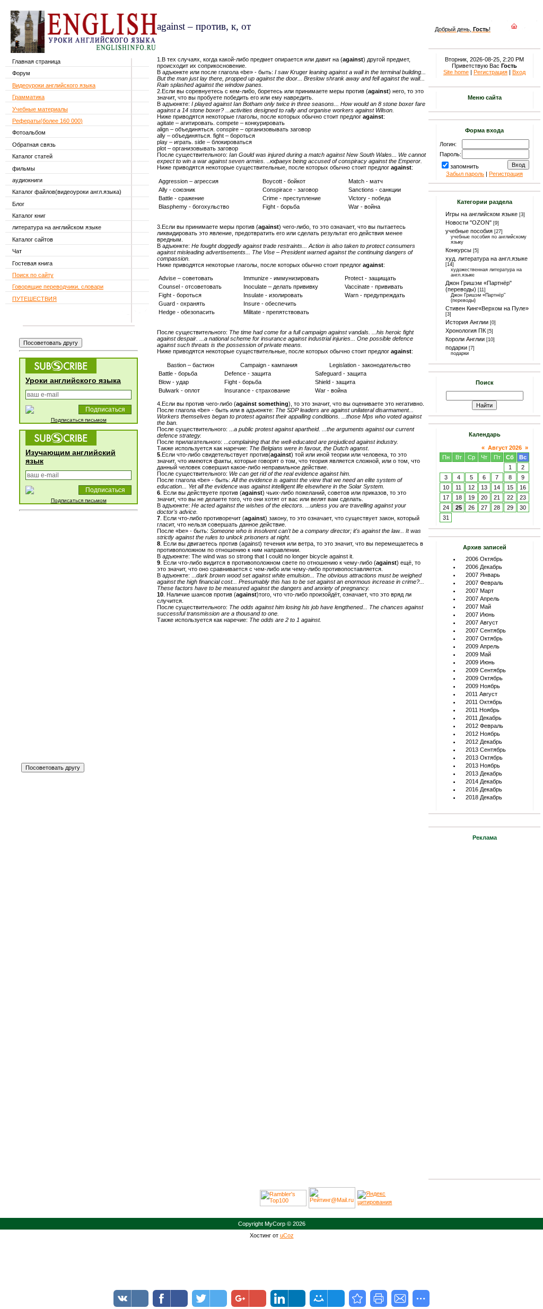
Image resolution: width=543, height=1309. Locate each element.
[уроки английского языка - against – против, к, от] (357, 1298)
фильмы (23, 168)
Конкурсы (458, 250)
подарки (456, 347)
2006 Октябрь (484, 559)
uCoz (287, 1235)
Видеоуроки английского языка (53, 85)
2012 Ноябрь (483, 734)
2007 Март (480, 590)
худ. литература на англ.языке (486, 258)
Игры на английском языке (481, 214)
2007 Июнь (480, 614)
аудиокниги (27, 180)
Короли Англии (465, 339)
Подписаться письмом (79, 420)
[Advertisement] (281, 42)
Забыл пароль (465, 174)
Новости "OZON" (468, 222)
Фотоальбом (29, 132)
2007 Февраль (484, 583)
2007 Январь (483, 575)
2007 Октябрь (484, 638)
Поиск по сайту (33, 275)
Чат (17, 251)
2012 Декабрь (484, 741)
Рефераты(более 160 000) (47, 121)
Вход (519, 72)
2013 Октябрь (484, 757)
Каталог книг (29, 215)
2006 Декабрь (484, 567)
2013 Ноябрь (483, 765)
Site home (456, 72)
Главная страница (36, 61)
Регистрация (490, 72)
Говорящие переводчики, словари (57, 286)
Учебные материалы (40, 109)
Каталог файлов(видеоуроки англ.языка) (66, 192)
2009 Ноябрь (483, 686)
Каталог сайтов (32, 239)
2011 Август (481, 694)
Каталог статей (32, 156)
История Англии (466, 322)
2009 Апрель (483, 646)
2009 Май (478, 654)
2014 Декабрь (484, 781)
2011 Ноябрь (483, 710)
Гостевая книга (32, 263)
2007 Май (478, 606)
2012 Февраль (484, 726)
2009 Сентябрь (486, 670)
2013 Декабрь (484, 773)
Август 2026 (505, 447)
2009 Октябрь (484, 678)
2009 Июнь (480, 662)
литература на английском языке (56, 227)
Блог (18, 204)
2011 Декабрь (484, 718)
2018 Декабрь (484, 797)
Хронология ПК (465, 330)
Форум (21, 73)
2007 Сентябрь (486, 630)
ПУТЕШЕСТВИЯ (34, 299)
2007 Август (482, 622)
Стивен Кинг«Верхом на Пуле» (487, 308)
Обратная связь (34, 144)
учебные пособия (469, 231)
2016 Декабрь (484, 789)
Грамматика (28, 97)
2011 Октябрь (484, 702)
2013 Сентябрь (486, 749)
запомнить (464, 166)
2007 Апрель (483, 598)
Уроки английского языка (73, 380)
